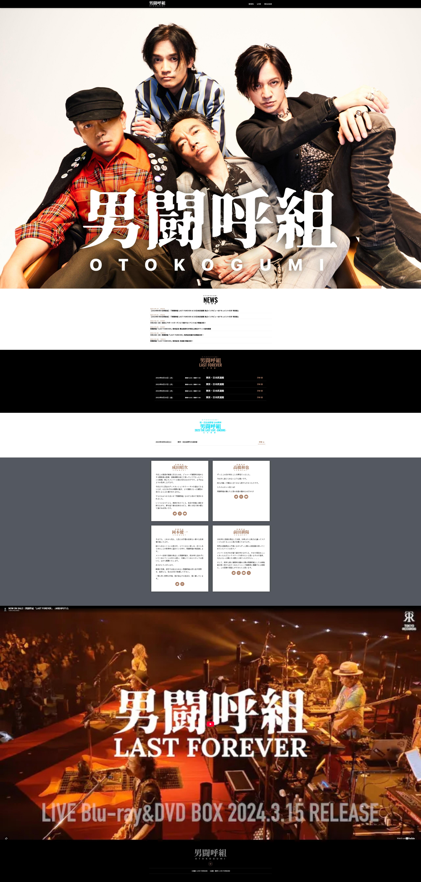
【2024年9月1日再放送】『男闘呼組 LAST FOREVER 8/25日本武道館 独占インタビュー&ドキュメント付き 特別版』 (194, 311)
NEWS (251, 4)
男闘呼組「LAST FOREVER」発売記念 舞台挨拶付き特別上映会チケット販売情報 (180, 329)
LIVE (259, 4)
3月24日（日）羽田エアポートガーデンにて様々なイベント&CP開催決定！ (178, 323)
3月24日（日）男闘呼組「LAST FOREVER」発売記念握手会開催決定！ (177, 335)
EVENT (162, 321)
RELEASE (268, 4)
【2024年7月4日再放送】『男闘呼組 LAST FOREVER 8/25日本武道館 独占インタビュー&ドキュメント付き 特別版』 (194, 317)
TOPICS (163, 333)
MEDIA (162, 309)
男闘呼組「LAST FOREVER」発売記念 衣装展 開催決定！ (171, 341)
